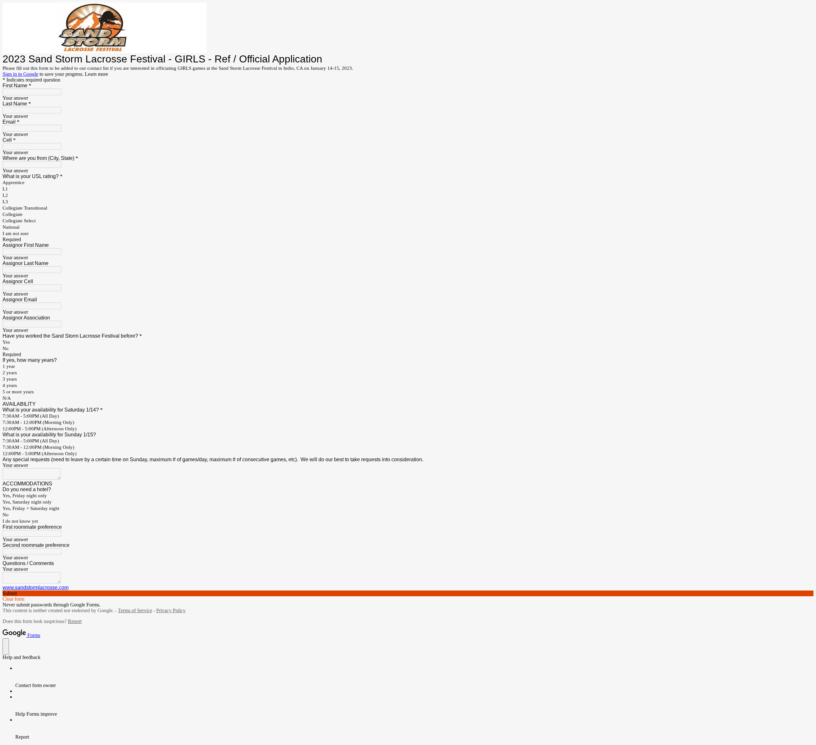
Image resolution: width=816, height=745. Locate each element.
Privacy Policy (171, 610)
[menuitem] (414, 676)
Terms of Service (135, 610)
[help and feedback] (6, 646)
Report (75, 621)
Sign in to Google (20, 74)
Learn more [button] (96, 74)
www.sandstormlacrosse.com (36, 587)
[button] (408, 593)
